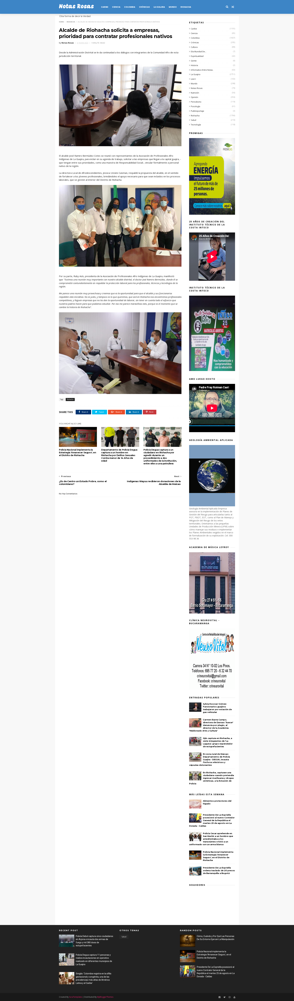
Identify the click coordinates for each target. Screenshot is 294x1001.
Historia (194, 65)
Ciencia (116, 7)
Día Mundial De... (198, 51)
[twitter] (225, 997)
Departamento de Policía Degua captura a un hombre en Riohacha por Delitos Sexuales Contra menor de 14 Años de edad (119, 455)
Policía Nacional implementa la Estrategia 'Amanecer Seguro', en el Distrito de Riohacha (77, 452)
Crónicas (144, 7)
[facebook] (220, 997)
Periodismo (196, 101)
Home (61, 22)
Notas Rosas (76, 7)
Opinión (194, 97)
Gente (194, 60)
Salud (193, 120)
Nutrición (195, 92)
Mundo (173, 7)
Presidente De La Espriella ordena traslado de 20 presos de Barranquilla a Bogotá (219, 870)
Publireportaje (197, 111)
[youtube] (234, 997)
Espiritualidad (197, 56)
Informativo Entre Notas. (202, 70)
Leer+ (193, 79)
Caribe (104, 7)
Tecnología (196, 124)
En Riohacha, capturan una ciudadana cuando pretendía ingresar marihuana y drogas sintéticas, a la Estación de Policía (211, 778)
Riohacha (186, 7)
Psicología (195, 106)
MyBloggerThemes (105, 997)
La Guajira (159, 7)
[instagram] (229, 997)
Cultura (194, 47)
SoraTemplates (75, 997)
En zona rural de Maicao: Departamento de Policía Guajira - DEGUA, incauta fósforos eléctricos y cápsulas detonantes (209, 759)
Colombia (129, 7)
